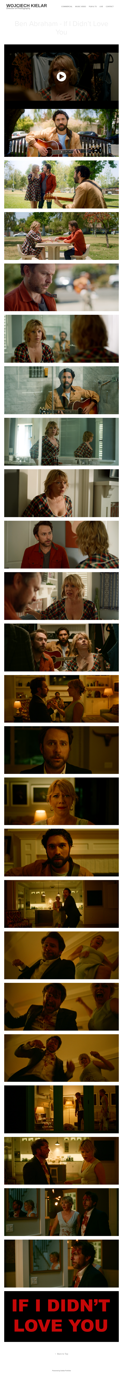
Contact (110, 6)
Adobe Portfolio (65, 1370)
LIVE (101, 6)
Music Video (80, 6)
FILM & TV (93, 6)
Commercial (66, 6)
